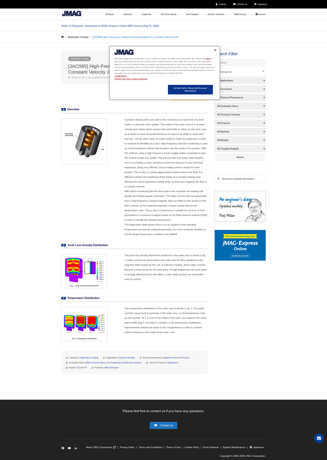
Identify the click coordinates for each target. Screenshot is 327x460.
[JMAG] (72, 13)
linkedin (77, 449)
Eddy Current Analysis (95, 362)
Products (110, 14)
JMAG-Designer (111, 367)
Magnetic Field (170, 358)
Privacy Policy (127, 447)
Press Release (211, 447)
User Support (192, 14)
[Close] (215, 50)
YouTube (70, 449)
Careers (222, 4)
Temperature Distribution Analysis (125, 362)
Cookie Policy (192, 447)
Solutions (127, 14)
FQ (78, 367)
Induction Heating (127, 358)
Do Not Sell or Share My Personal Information (190, 89)
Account (262, 14)
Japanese (262, 4)
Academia (146, 14)
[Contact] (319, 438)
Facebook (63, 449)
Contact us (241, 4)
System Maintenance (234, 447)
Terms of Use (173, 447)
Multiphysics (172, 362)
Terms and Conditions (150, 447)
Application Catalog (79, 59)
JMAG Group (240, 14)
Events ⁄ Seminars (216, 14)
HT (85, 367)
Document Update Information (238, 178)
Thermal (185, 358)
